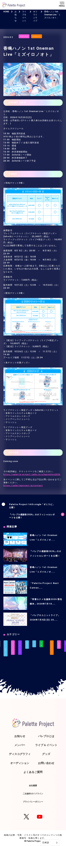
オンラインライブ (19, 647)
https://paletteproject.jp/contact (23, 485)
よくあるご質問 (33, 772)
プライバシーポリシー (33, 801)
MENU (62, 6)
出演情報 (58, 644)
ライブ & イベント (46, 745)
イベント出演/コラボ (5, 648)
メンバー (19, 745)
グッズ (34, 644)
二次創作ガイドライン (33, 793)
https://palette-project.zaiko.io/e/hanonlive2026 (31, 474)
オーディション (19, 763)
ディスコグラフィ (20, 754)
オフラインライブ (24, 36)
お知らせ (27, 644)
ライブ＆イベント (36, 36)
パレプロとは (46, 736)
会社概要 (33, 785)
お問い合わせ (46, 763)
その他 (41, 644)
